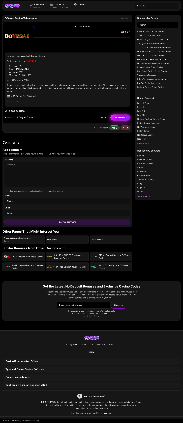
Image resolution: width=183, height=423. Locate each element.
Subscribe (118, 305)
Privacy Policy (72, 344)
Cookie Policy (101, 344)
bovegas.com (13, 101)
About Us (113, 344)
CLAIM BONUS (120, 117)
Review (104, 117)
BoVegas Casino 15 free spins (21, 18)
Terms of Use (87, 344)
